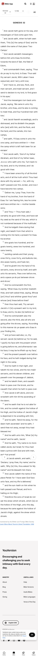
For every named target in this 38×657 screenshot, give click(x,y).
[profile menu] (32, 4)
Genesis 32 (5, 12)
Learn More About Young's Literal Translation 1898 (17, 524)
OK (32, 635)
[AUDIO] (28, 12)
